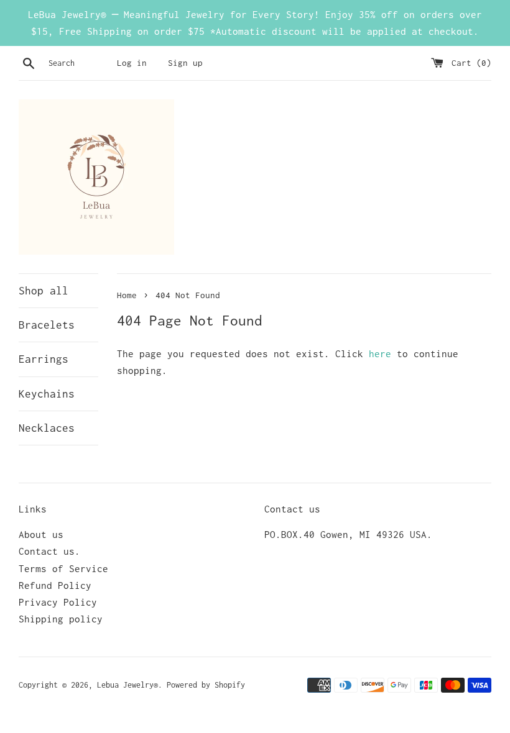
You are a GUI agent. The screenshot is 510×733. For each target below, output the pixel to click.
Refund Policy (55, 585)
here (380, 353)
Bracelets (47, 325)
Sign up (185, 63)
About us (41, 534)
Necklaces (47, 428)
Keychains (47, 394)
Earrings (43, 359)
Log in (132, 63)
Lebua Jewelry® (127, 685)
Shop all (43, 291)
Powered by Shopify (206, 685)
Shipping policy (61, 618)
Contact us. (49, 551)
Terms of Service (63, 568)
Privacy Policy (58, 602)
